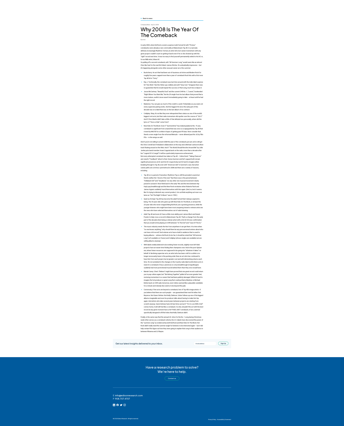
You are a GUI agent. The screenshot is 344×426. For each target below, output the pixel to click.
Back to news (147, 18)
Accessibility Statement (224, 419)
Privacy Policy (212, 419)
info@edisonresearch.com (129, 395)
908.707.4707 (122, 398)
